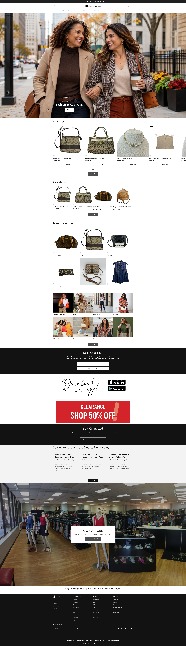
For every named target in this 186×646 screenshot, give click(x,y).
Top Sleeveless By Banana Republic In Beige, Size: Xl (160, 158)
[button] (54, 6)
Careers (115, 602)
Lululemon (95, 604)
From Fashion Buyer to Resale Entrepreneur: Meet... (93, 456)
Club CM (115, 610)
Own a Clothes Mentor (93, 538)
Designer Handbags (59, 314)
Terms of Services (99, 640)
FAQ (114, 604)
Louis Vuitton (57, 255)
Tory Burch (56, 287)
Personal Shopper (117, 607)
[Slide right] (96, 169)
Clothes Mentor (90, 643)
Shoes (75, 339)
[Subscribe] (104, 439)
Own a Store (56, 606)
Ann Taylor (95, 617)
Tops (74, 314)
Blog (114, 615)
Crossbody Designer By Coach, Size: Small (62, 158)
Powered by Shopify (98, 643)
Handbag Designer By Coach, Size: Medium (94, 158)
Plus (94, 339)
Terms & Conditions (72, 640)
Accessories (116, 339)
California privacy (109, 640)
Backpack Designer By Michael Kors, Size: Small (122, 207)
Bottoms (95, 314)
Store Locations (56, 601)
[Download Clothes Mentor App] (93, 396)
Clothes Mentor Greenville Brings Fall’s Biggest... (119, 456)
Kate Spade (96, 612)
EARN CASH (93, 364)
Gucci (81, 287)
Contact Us (55, 603)
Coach (82, 255)
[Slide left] (89, 169)
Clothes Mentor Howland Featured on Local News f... (65, 456)
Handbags (75, 602)
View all (93, 173)
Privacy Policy (81, 640)
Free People (110, 287)
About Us (115, 599)
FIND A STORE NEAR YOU (93, 368)
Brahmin (109, 255)
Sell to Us (55, 608)
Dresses (115, 314)
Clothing (75, 599)
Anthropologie (96, 615)
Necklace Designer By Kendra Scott (124, 158)
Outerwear (75, 617)
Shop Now (69, 109)
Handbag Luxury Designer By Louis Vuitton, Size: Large (102, 207)
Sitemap (117, 640)
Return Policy (89, 640)
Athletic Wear (57, 339)
